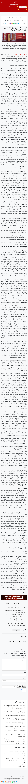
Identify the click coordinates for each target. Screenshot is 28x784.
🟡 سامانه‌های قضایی (23, 9)
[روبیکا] (3, 24)
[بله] (16, 24)
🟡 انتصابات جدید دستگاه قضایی (12, 6)
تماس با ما (22, 781)
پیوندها (25, 781)
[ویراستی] (5, 24)
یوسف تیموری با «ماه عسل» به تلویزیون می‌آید (13, 739)
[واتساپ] (14, 24)
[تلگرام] (18, 24)
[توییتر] (8, 24)
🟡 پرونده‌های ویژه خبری (23, 6)
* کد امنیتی (23, 684)
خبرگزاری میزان (23, 55)
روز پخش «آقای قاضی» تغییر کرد (16, 751)
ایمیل (24, 678)
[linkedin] (13, 642)
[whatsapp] (10, 642)
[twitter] (19, 641)
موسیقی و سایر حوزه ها (12, 17)
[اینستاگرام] (10, 24)
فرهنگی (19, 17)
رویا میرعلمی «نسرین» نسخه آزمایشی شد (15, 715)
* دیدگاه (23, 658)
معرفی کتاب (16, 630)
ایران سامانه (10, 779)
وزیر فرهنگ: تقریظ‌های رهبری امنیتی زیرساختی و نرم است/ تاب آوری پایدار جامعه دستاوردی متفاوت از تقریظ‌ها (15, 606)
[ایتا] (12, 24)
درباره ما (18, 781)
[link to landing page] (14, 2)
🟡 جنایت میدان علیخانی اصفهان (13, 9)
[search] (1, 2)
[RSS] (5, 782)
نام (25, 672)
